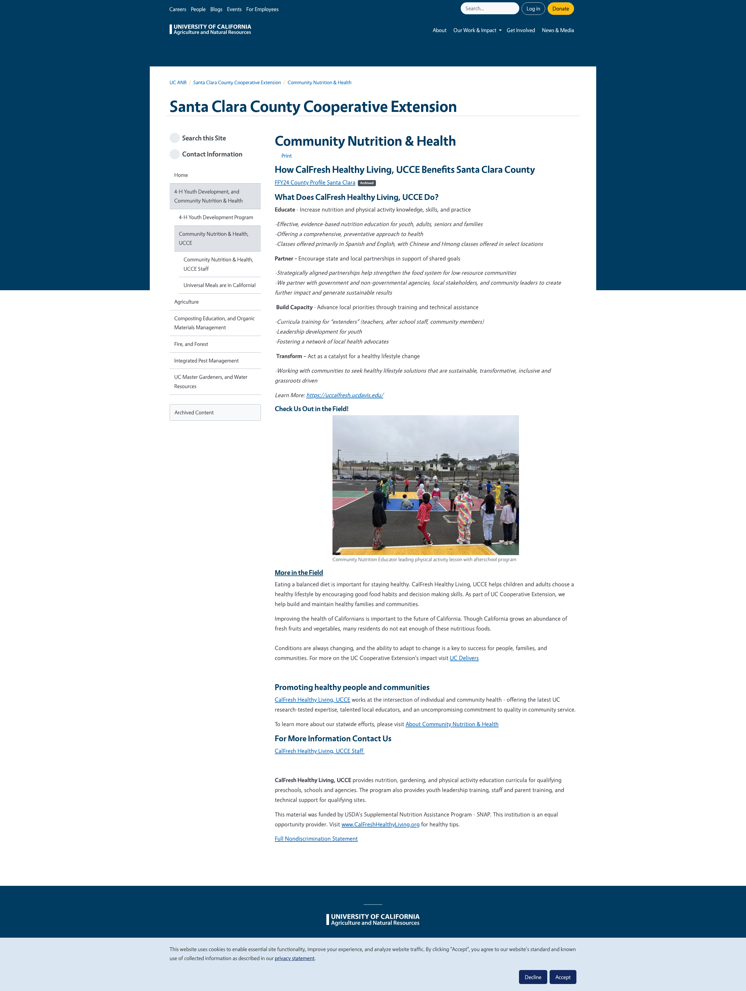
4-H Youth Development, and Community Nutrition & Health (208, 196)
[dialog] (373, 964)
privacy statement (294, 958)
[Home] (210, 30)
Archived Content (194, 412)
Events (234, 9)
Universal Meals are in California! (220, 284)
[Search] (515, 8)
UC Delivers (464, 657)
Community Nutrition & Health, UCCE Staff (218, 264)
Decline (533, 977)
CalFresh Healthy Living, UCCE (312, 699)
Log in (533, 8)
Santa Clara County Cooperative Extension (237, 82)
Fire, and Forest (191, 343)
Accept (563, 977)
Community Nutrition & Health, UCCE (214, 238)
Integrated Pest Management (206, 360)
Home (181, 174)
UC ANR (178, 82)
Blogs (216, 9)
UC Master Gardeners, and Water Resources (210, 381)
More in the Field (299, 572)
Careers (177, 9)
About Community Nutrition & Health (452, 724)
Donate (561, 8)
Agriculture (186, 301)
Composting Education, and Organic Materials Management (214, 323)
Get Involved (521, 30)
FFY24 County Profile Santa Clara (324, 182)
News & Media (558, 30)
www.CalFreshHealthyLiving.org (381, 824)
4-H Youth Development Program (216, 217)
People (198, 9)
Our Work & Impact (474, 30)
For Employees (262, 9)
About (439, 30)
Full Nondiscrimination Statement (316, 838)
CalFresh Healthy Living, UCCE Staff (320, 750)
